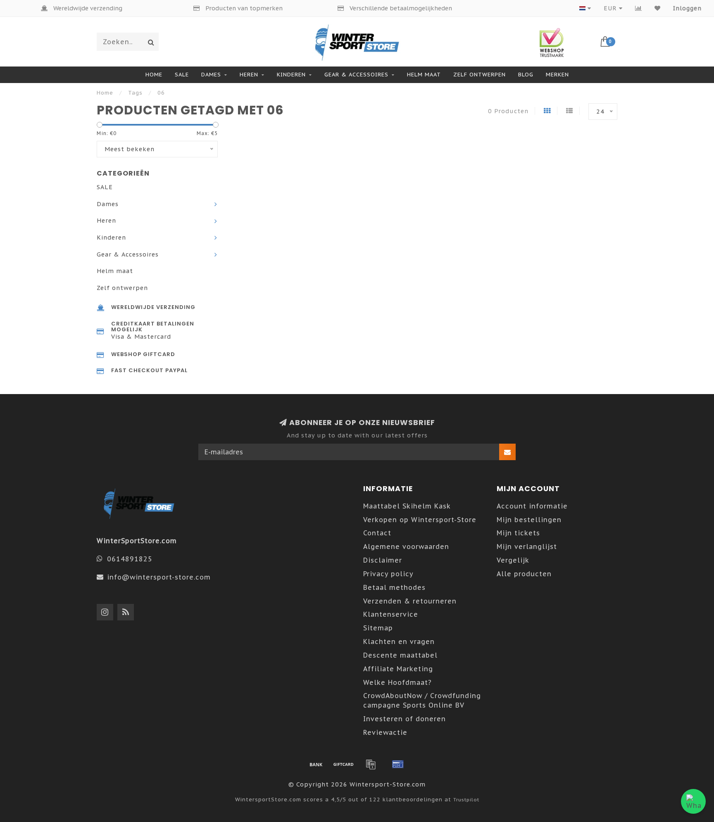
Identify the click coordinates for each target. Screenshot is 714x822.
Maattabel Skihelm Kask (407, 506)
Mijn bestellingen (529, 520)
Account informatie (532, 506)
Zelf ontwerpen (479, 74)
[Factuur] (370, 764)
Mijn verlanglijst (527, 546)
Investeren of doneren (404, 719)
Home (153, 74)
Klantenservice (390, 614)
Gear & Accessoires (356, 74)
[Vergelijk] (638, 8)
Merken (557, 74)
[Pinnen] (398, 764)
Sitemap (378, 628)
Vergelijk (513, 560)
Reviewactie (385, 732)
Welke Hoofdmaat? (397, 682)
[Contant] (343, 764)
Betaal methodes (394, 587)
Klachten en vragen (399, 641)
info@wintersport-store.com (159, 577)
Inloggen (687, 8)
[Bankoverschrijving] (316, 764)
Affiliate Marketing (398, 669)
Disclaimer (382, 560)
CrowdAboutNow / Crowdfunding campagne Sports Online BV (422, 700)
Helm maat (424, 74)
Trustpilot (466, 799)
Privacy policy (388, 574)
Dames (211, 74)
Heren (249, 74)
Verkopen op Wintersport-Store (419, 520)
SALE (182, 74)
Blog (525, 74)
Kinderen (291, 74)
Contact (377, 533)
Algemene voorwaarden (406, 546)
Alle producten (524, 574)
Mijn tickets (518, 533)
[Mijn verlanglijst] (657, 8)
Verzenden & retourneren (410, 601)
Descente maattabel (400, 655)
